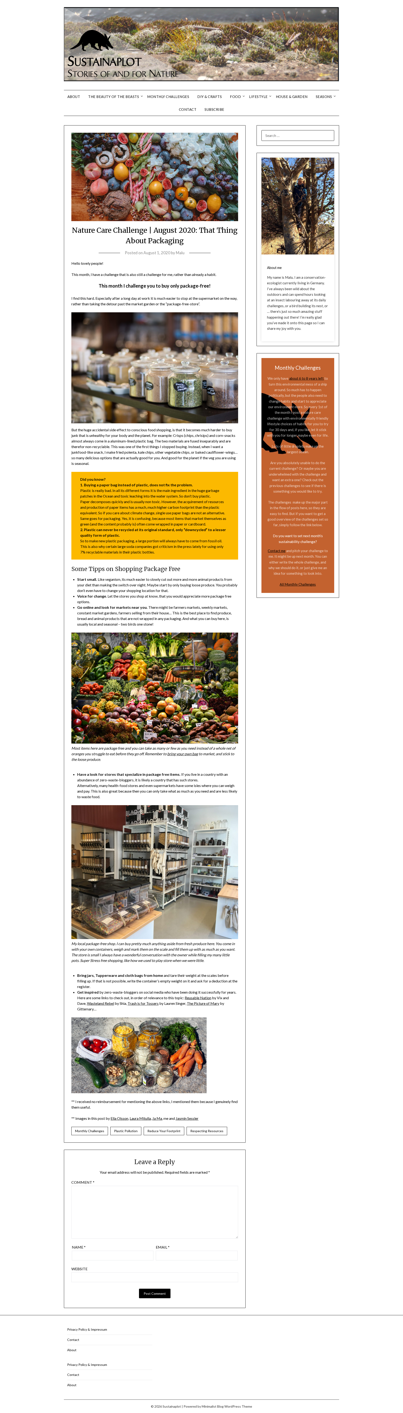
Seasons (324, 96)
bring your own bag (182, 754)
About (73, 96)
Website (79, 1269)
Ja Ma (157, 1118)
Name (79, 1247)
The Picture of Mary (203, 1003)
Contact (188, 109)
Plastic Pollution (126, 1131)
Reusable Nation (198, 997)
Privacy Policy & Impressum (87, 1329)
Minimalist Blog (213, 1406)
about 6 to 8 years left (306, 378)
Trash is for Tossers (143, 1003)
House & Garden (292, 96)
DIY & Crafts (209, 96)
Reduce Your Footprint (164, 1131)
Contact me (276, 551)
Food (235, 96)
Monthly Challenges (168, 96)
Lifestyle (258, 96)
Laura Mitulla (140, 1118)
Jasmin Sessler (187, 1118)
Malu (180, 252)
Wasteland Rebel (100, 1003)
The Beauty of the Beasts (113, 96)
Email (163, 1247)
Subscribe (214, 109)
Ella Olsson (119, 1118)
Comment (82, 1182)
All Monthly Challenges (298, 584)
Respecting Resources (206, 1131)
